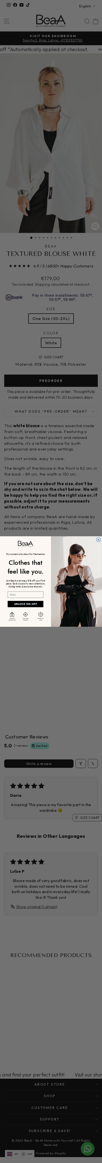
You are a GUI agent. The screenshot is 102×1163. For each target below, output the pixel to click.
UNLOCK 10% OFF (25, 604)
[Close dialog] (98, 540)
